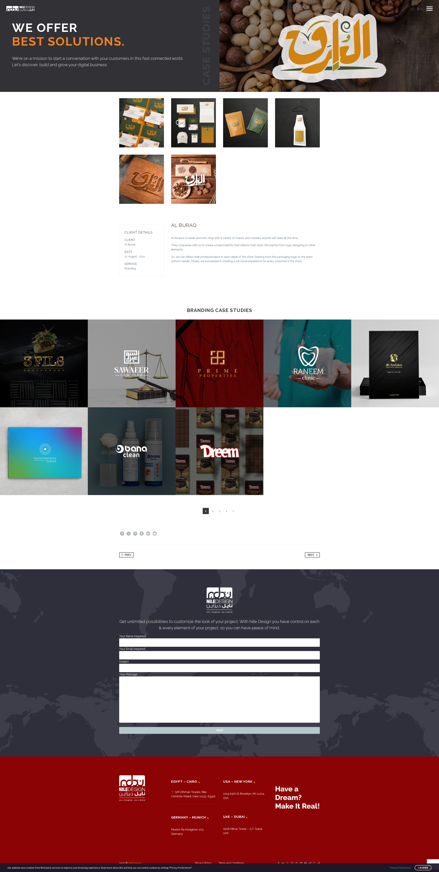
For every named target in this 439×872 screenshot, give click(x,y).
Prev (128, 555)
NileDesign (134, 863)
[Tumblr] (142, 534)
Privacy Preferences (400, 867)
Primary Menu (429, 8)
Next (311, 555)
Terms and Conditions (231, 863)
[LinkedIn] (148, 534)
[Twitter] (129, 534)
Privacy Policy (203, 863)
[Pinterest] (135, 534)
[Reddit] (155, 534)
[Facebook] (122, 534)
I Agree (423, 867)
